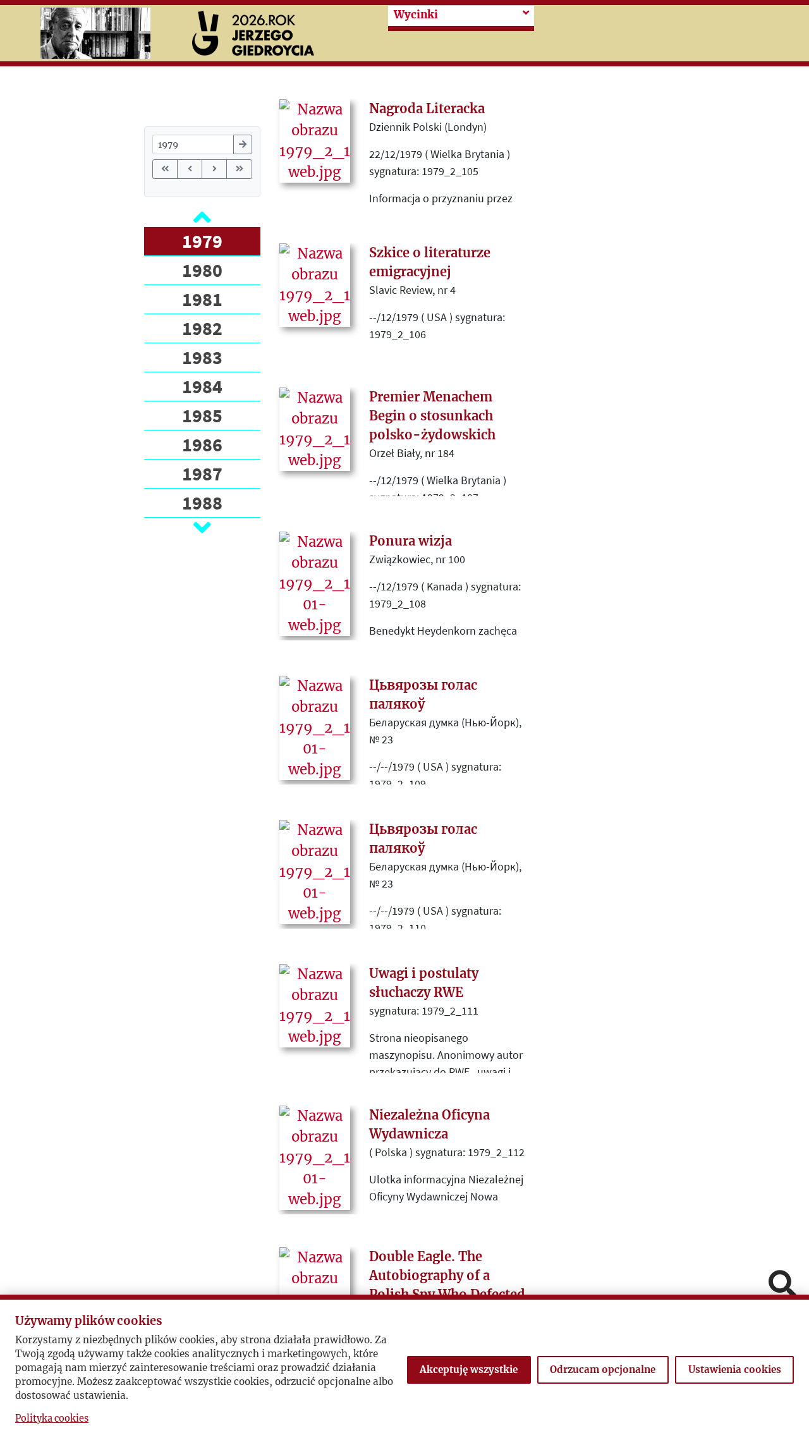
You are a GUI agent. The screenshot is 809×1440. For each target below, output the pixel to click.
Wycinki (416, 14)
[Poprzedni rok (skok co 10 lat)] (189, 169)
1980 (202, 270)
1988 (202, 503)
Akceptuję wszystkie (469, 1370)
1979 (202, 241)
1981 (202, 299)
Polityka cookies (51, 1418)
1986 (202, 444)
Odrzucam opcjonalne (602, 1370)
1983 (202, 357)
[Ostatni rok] (239, 169)
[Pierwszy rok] (165, 169)
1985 (202, 415)
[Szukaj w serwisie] (782, 1285)
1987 (202, 473)
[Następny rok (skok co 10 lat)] (214, 169)
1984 (202, 386)
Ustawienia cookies (734, 1370)
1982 (202, 328)
